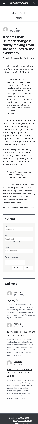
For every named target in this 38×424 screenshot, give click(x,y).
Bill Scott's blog (19, 13)
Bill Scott (14, 28)
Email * (7, 235)
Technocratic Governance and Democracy (21, 333)
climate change (23, 82)
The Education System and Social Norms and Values (19, 372)
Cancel (17, 268)
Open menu (4, 3)
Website (8, 247)
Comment (15, 58)
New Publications (26, 58)
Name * (8, 226)
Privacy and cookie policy (22, 421)
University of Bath (19, 3)
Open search (34, 3)
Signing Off (13, 300)
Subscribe (19, 18)
